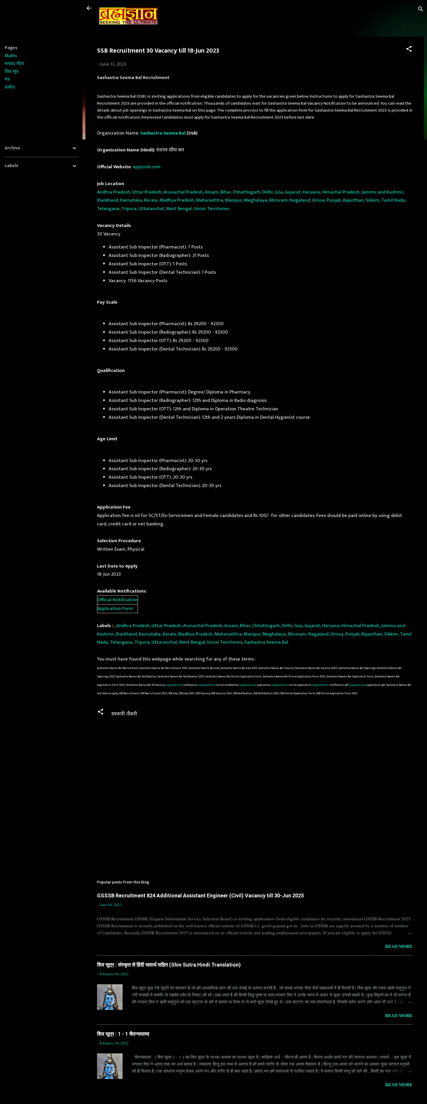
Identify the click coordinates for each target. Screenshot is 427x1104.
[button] (409, 49)
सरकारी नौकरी (124, 714)
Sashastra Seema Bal (162, 133)
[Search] (420, 10)
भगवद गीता (14, 64)
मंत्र (7, 79)
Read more (398, 946)
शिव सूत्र (11, 72)
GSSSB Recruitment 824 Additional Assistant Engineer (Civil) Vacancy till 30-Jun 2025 (200, 895)
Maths (11, 56)
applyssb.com (147, 167)
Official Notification (117, 600)
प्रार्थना (10, 87)
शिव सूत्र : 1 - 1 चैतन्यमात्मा (123, 1034)
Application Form (115, 608)
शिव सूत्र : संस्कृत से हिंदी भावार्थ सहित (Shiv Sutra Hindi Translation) (169, 965)
